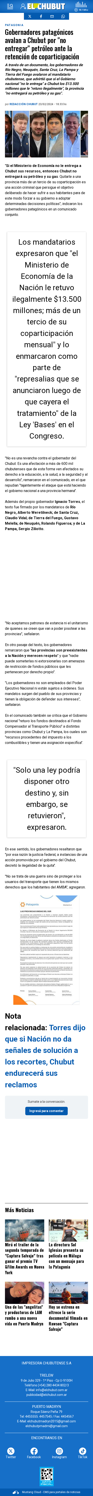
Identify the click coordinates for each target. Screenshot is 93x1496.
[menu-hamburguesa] (10, 7)
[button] (81, 7)
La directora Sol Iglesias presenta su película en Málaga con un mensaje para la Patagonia (66, 1256)
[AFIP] (47, 1476)
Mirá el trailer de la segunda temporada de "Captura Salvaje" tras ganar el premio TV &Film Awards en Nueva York (24, 1258)
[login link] (23, 6)
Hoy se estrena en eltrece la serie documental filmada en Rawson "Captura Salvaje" (68, 1318)
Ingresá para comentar (46, 1111)
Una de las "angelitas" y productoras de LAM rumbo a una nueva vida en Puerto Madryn (24, 1315)
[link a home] (46, 6)
